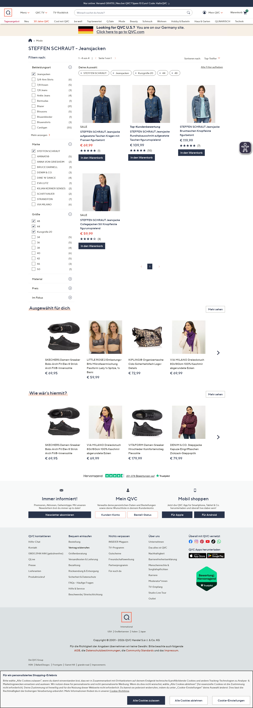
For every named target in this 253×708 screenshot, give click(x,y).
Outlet (152, 598)
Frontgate (57, 664)
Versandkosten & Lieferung (83, 559)
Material (37, 279)
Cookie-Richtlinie (119, 690)
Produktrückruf (36, 576)
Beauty (134, 21)
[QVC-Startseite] (30, 41)
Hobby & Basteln (180, 21)
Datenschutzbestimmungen (103, 650)
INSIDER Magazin (118, 541)
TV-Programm (116, 547)
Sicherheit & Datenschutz (82, 576)
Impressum (171, 650)
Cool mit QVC (61, 21)
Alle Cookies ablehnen (188, 700)
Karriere (153, 575)
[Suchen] (189, 12)
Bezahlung (74, 565)
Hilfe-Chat (34, 541)
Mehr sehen (215, 309)
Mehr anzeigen (39, 135)
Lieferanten (34, 570)
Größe (36, 214)
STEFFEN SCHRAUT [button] (95, 73)
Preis (35, 288)
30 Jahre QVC (41, 21)
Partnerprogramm (118, 565)
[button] (209, 12)
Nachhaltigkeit (157, 553)
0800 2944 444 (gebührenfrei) (45, 553)
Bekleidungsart (41, 67)
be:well (78, 21)
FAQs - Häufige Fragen (80, 582)
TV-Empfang (155, 586)
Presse (32, 565)
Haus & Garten (202, 21)
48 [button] (175, 73)
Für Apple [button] (177, 514)
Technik (239, 21)
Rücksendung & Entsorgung (83, 570)
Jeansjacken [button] (122, 73)
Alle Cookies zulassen (146, 700)
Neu (26, 21)
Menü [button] (23, 12)
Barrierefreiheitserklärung (163, 559)
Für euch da (115, 570)
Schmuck (147, 21)
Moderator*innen (158, 580)
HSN (30, 664)
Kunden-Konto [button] (110, 514)
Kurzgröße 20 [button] (145, 73)
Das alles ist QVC (158, 547)
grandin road (83, 664)
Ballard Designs (42, 664)
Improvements (99, 664)
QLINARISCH (222, 21)
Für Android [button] (209, 514)
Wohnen (161, 21)
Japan (143, 631)
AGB (77, 650)
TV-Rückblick (60, 12)
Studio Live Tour (157, 592)
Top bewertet (94, 21)
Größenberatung (77, 553)
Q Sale (110, 21)
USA (110, 631)
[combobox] (129, 12)
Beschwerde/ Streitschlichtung (85, 594)
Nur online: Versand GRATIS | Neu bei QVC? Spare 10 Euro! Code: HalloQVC (125, 3)
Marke (36, 144)
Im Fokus (37, 297)
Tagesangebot (11, 21)
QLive (31, 559)
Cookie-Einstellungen (231, 700)
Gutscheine (115, 553)
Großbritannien (121, 631)
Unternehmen (156, 541)
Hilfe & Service (76, 588)
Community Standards (140, 650)
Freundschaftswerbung (121, 559)
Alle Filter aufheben (212, 67)
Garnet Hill (70, 664)
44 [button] (163, 73)
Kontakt (32, 547)
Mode (122, 21)
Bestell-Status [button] (142, 514)
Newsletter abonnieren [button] (59, 514)
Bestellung (74, 541)
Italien (135, 631)
